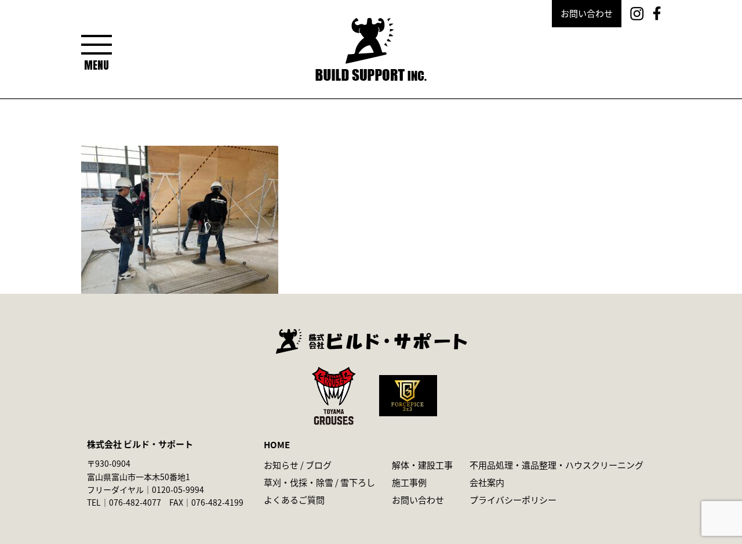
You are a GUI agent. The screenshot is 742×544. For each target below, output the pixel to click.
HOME (277, 444)
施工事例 (409, 482)
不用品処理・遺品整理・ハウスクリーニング (556, 465)
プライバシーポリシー (513, 499)
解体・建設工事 (422, 465)
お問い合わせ (587, 13)
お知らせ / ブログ (298, 465)
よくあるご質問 (294, 499)
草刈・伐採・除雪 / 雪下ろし (319, 482)
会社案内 (487, 482)
